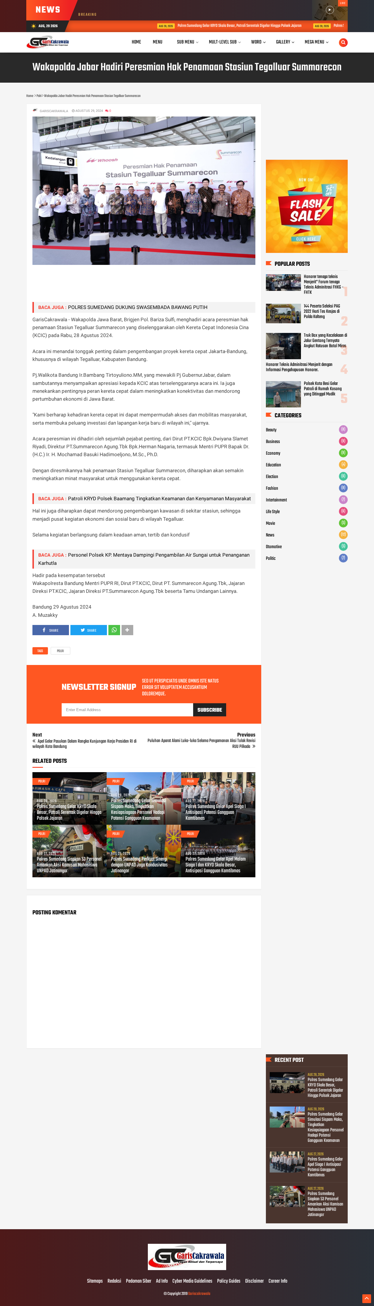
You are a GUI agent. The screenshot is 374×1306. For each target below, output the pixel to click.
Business (273, 442)
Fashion (272, 488)
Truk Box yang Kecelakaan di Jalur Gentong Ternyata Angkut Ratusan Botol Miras (325, 341)
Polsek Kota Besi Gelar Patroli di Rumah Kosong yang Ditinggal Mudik (323, 389)
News (270, 535)
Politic (271, 558)
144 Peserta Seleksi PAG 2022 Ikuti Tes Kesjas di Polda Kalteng (322, 312)
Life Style (273, 512)
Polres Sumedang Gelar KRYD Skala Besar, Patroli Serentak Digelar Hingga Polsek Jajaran (200, 25)
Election (272, 477)
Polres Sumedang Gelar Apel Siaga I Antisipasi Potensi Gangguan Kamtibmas (216, 813)
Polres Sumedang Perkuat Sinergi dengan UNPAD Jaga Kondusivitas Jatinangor (139, 865)
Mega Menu (314, 42)
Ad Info (162, 1281)
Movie (270, 523)
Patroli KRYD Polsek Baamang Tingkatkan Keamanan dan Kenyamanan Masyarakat (159, 498)
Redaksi (114, 1281)
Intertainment (276, 500)
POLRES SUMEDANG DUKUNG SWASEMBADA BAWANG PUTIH (137, 307)
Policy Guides (228, 1281)
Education (273, 465)
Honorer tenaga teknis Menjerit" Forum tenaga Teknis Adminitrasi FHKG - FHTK (324, 284)
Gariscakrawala (199, 1294)
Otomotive (274, 547)
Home (136, 42)
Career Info (278, 1281)
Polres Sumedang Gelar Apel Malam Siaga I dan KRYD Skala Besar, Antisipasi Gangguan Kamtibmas (216, 865)
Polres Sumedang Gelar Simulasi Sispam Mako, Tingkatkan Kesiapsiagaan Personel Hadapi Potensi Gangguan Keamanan (138, 810)
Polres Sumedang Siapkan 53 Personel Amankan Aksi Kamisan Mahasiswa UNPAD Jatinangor (69, 865)
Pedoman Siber (138, 1281)
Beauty (271, 430)
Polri (60, 651)
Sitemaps (95, 1281)
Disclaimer (254, 1281)
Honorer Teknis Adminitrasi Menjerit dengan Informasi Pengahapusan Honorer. (299, 367)
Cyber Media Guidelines (192, 1281)
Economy (273, 453)
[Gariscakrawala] (187, 1269)
